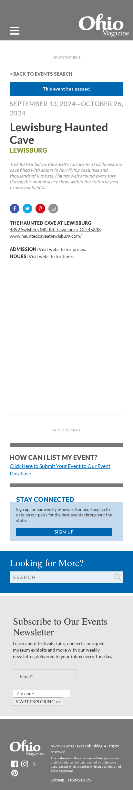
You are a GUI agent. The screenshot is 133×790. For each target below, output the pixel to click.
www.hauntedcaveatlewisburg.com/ (46, 236)
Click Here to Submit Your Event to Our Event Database (60, 469)
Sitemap (57, 779)
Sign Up (64, 532)
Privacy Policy (79, 779)
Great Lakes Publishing (83, 745)
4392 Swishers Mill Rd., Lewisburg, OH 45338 (55, 229)
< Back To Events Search (41, 74)
